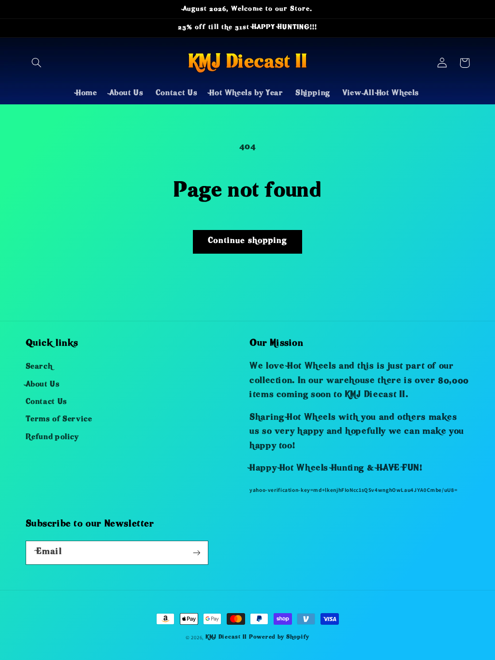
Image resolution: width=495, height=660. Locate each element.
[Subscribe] (196, 552)
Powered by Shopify (279, 637)
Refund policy (52, 437)
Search (39, 367)
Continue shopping (247, 241)
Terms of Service (59, 420)
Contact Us (46, 402)
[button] (37, 63)
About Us (43, 385)
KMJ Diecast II (226, 637)
